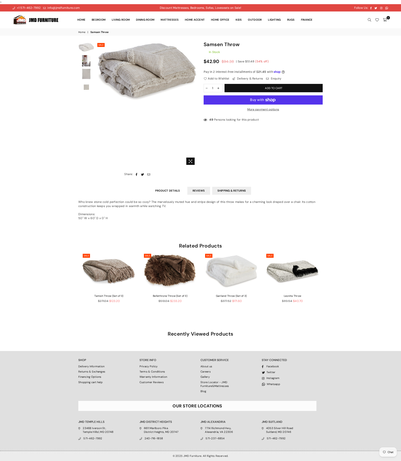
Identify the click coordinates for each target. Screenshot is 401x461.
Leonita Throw (292, 296)
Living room (121, 19)
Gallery (205, 377)
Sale (101, 44)
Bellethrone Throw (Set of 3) (170, 296)
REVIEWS (199, 190)
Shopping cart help (90, 382)
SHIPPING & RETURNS (231, 190)
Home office (220, 19)
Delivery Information (91, 366)
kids (239, 19)
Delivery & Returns (249, 78)
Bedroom (98, 19)
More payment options (263, 109)
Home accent (195, 19)
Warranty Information (153, 377)
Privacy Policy (149, 366)
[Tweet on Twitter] (142, 174)
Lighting (274, 19)
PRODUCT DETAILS (167, 190)
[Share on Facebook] (136, 174)
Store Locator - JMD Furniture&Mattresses (214, 384)
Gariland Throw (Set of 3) (231, 296)
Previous (100, 104)
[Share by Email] (148, 174)
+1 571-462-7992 (28, 8)
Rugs (291, 19)
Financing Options (90, 377)
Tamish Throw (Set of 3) (108, 296)
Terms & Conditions (152, 371)
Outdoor (255, 19)
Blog (203, 391)
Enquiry (275, 78)
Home (81, 19)
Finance (307, 19)
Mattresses (170, 19)
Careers (205, 371)
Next (193, 104)
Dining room (145, 19)
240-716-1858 (154, 438)
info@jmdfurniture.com (63, 8)
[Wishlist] (377, 20)
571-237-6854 (215, 438)
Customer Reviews (152, 382)
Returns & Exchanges (91, 371)
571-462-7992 (92, 438)
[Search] (369, 20)
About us (206, 366)
